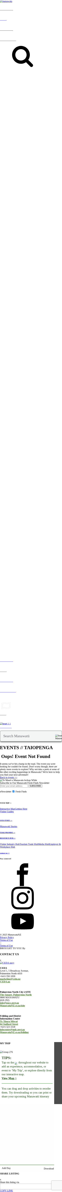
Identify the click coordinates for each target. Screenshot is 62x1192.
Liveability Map (15, 444)
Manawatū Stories (8, 826)
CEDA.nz (5, 981)
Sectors (10, 601)
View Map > (9, 1078)
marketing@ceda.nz (10, 979)
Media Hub (43, 844)
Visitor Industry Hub (10, 844)
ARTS (42, 99)
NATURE (25, 99)
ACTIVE (34, 99)
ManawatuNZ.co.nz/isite (12, 1005)
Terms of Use (6, 940)
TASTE (49, 99)
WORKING (37, 441)
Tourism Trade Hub (29, 844)
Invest (16, 601)
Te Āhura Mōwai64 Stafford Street (9, 1022)
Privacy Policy (7, 937)
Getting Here (21, 809)
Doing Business (26, 601)
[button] (38, 165)
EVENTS (15, 99)
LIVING (4, 441)
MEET (3, 601)
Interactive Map (7, 809)
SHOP (56, 99)
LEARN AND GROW (19, 441)
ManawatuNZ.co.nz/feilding (14, 1032)
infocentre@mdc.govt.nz (12, 1029)
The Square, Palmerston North (16, 994)
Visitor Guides (7, 811)
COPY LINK (6, 1190)
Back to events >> (8, 777)
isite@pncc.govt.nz (9, 1003)
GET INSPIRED (5, 97)
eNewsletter (5, 791)
